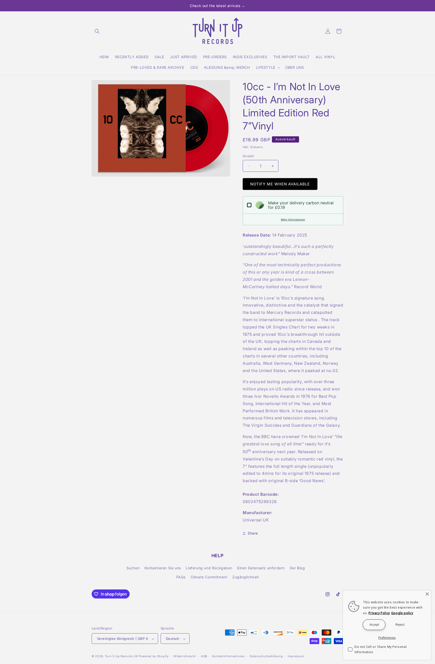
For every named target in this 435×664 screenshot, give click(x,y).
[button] (97, 31)
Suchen (133, 568)
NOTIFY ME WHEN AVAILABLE (280, 184)
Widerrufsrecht (184, 656)
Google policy (402, 613)
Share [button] (253, 533)
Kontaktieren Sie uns (162, 568)
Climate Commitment (209, 577)
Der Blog (297, 568)
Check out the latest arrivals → (217, 6)
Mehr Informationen (293, 219)
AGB (204, 656)
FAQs (181, 577)
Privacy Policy (379, 613)
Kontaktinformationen (228, 656)
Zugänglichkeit (245, 577)
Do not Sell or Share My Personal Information (380, 649)
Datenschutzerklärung (266, 656)
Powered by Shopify (154, 656)
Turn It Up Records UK (121, 656)
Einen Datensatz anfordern (261, 568)
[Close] (427, 593)
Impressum (296, 656)
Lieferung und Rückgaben (209, 568)
